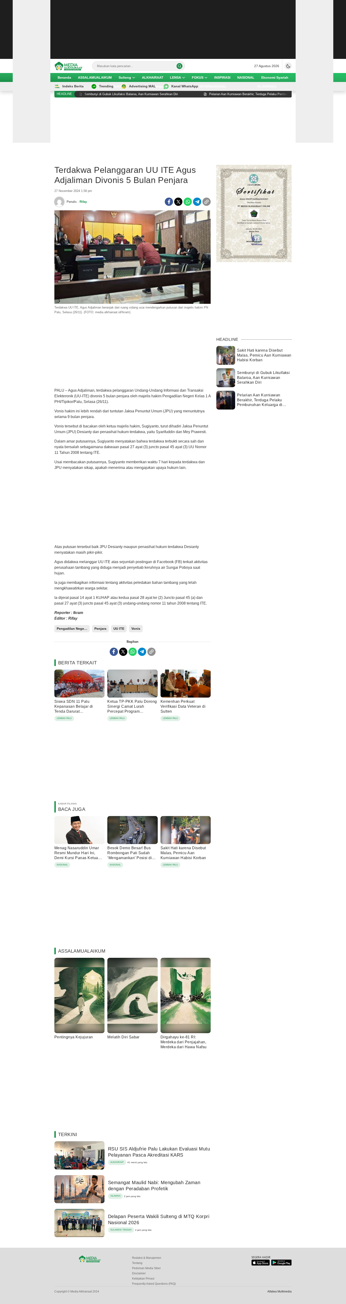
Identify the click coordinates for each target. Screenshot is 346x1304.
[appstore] (260, 1264)
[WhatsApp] (188, 202)
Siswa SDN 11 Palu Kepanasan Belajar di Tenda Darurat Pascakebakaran (73, 708)
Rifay (83, 201)
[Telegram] (197, 202)
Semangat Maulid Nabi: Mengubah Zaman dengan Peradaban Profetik (154, 1185)
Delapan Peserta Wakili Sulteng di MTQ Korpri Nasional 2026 (158, 1219)
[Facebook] (169, 202)
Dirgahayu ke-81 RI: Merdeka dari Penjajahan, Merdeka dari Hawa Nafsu (184, 1042)
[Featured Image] (132, 303)
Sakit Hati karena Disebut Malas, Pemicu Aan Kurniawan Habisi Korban (183, 853)
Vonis (135, 628)
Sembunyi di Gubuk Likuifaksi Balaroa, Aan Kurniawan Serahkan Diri (263, 378)
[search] (179, 66)
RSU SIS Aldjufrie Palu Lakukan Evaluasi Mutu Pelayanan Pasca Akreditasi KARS (159, 1152)
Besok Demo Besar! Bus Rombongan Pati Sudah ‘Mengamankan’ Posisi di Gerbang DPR (129, 855)
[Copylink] (206, 202)
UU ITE (118, 628)
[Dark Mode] (288, 65)
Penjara (100, 628)
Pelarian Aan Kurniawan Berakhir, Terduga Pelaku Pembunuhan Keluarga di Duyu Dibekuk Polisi (259, 402)
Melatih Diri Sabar (123, 1037)
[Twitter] (178, 202)
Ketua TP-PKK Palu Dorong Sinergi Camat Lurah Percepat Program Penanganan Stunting (132, 708)
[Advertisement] (173, 29)
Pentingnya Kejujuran (73, 1037)
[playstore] (281, 1264)
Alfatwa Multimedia (279, 1291)
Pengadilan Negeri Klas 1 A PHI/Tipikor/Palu (73, 628)
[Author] (59, 202)
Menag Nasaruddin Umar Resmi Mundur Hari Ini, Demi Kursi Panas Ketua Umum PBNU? (76, 855)
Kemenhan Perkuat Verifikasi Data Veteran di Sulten (183, 706)
